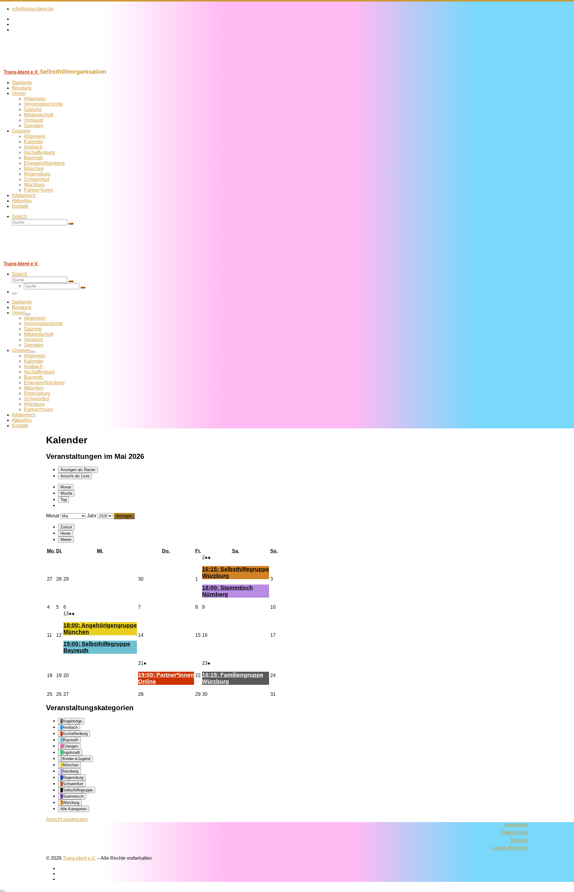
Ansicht (67, 819)
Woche (66, 493)
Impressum (516, 824)
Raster (77, 469)
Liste (74, 476)
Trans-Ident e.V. (79, 858)
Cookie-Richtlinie (509, 848)
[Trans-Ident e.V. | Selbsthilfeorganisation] (37, 65)
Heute (65, 533)
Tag (63, 499)
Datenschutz (514, 832)
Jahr (91, 515)
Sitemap (519, 840)
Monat (65, 487)
